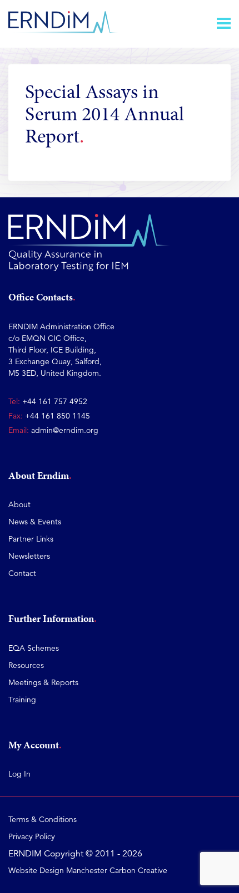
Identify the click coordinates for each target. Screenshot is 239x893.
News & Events (34, 522)
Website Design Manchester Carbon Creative (87, 870)
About (19, 504)
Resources (26, 665)
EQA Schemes (33, 648)
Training (22, 700)
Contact (22, 573)
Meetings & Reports (43, 682)
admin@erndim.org (64, 430)
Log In (19, 774)
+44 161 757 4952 (54, 401)
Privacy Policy (31, 836)
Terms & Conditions (42, 819)
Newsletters (29, 556)
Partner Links (30, 539)
